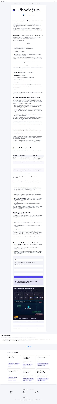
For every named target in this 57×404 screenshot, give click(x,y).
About (10, 392)
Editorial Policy (24, 392)
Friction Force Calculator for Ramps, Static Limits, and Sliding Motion (27, 357)
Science (13, 3)
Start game (15, 316)
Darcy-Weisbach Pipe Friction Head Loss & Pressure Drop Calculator (41, 371)
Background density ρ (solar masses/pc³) (19, 264)
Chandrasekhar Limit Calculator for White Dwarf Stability (13, 371)
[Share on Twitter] (26, 346)
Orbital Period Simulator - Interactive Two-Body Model (41, 357)
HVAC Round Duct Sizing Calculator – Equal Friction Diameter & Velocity (27, 371)
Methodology (24, 393)
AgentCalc (5, 1)
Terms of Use (37, 393)
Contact (11, 393)
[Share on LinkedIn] (30, 346)
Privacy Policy (37, 392)
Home (10, 3)
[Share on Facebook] (28, 346)
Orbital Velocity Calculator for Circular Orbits (12, 357)
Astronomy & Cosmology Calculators (19, 3)
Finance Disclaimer (25, 397)
